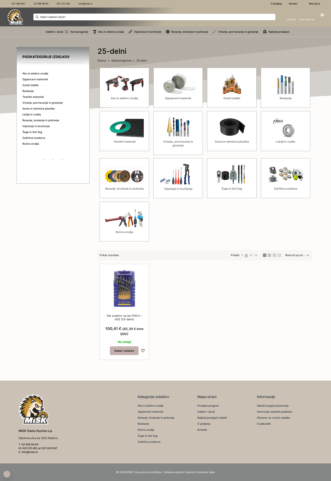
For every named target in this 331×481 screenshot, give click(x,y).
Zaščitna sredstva (149, 441)
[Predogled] (142, 293)
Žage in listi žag (147, 435)
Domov (102, 60)
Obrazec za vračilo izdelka (273, 417)
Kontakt (202, 429)
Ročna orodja (146, 429)
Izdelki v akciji (206, 411)
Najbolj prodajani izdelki (212, 417)
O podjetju (203, 423)
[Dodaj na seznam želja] (142, 285)
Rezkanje (143, 423)
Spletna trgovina (121, 60)
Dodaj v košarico (124, 350)
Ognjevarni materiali (150, 411)
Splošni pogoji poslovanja (273, 405)
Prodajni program (208, 405)
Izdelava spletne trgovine (179, 472)
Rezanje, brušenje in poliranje (156, 417)
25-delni (142, 60)
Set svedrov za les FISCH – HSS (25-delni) (124, 317)
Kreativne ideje (205, 472)
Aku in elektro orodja (151, 405)
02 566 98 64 (30, 444)
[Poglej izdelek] (142, 278)
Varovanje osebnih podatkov (275, 411)
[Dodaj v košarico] (142, 270)
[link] (242, 255)
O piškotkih (264, 423)
